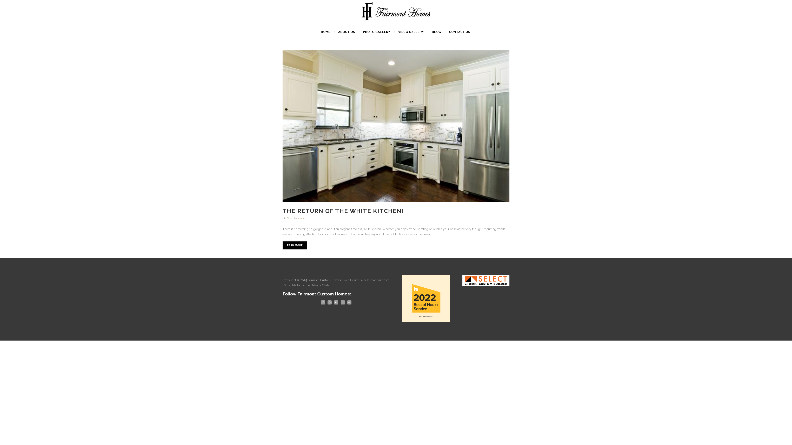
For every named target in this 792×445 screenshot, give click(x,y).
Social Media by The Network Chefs (306, 285)
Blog (289, 218)
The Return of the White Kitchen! (343, 211)
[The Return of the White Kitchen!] (396, 126)
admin (301, 218)
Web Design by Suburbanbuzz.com (366, 280)
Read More (295, 245)
